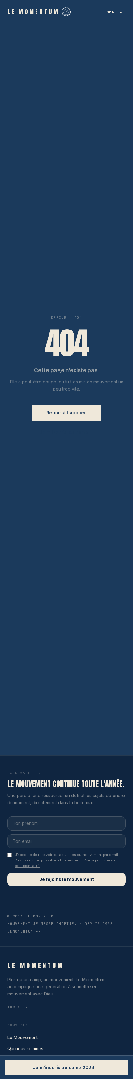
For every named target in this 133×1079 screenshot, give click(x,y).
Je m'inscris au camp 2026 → (67, 1067)
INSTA (13, 1007)
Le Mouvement (22, 1037)
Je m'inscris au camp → (66, 432)
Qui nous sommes (25, 1048)
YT (28, 1007)
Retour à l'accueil (66, 412)
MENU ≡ (114, 12)
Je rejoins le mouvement (66, 879)
